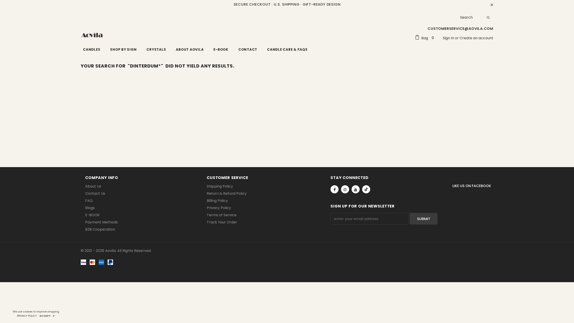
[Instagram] (345, 189)
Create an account (476, 38)
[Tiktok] (366, 189)
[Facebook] (334, 189)
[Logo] (92, 35)
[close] (491, 4)
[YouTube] (356, 189)
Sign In (449, 38)
